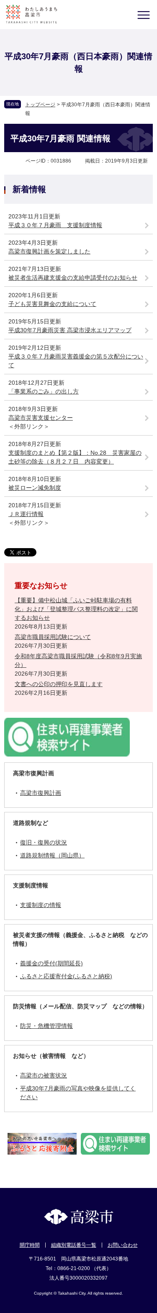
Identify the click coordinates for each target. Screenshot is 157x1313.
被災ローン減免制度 (34, 487)
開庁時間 (30, 1245)
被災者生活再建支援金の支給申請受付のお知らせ (72, 277)
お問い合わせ (123, 1245)
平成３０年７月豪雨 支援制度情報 (55, 225)
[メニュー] (143, 14)
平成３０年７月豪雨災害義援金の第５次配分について (75, 360)
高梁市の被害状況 (43, 1075)
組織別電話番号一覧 (73, 1245)
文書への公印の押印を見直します (59, 684)
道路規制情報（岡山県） (52, 855)
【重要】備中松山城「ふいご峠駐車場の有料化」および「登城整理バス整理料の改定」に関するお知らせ (76, 609)
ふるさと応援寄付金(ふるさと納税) (66, 976)
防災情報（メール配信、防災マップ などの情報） (80, 1006)
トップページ (40, 105)
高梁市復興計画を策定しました (49, 251)
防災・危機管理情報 (46, 1025)
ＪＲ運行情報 (26, 514)
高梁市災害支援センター (40, 417)
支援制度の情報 (40, 905)
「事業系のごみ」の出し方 (43, 391)
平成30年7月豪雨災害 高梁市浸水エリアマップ (69, 330)
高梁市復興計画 (33, 773)
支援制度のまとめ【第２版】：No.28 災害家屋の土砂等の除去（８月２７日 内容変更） (75, 457)
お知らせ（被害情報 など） (51, 1055)
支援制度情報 (30, 885)
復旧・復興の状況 (43, 842)
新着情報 (29, 189)
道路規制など (30, 822)
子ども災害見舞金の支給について (52, 304)
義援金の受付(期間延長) (51, 963)
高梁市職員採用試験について (53, 637)
